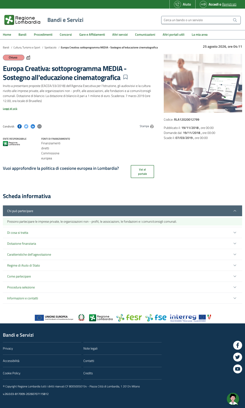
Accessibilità (11, 360)
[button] (125, 77)
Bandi (6, 47)
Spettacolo (50, 47)
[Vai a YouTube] (237, 369)
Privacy (8, 348)
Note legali (90, 348)
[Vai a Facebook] (237, 345)
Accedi (214, 4)
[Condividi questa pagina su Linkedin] (33, 126)
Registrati (229, 4)
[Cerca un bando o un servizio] (235, 19)
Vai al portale (142, 171)
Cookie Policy (11, 373)
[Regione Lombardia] (11, 144)
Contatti (88, 360)
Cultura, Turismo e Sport (26, 47)
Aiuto (187, 4)
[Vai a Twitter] (237, 357)
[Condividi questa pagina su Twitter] (26, 126)
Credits (88, 373)
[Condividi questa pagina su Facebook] (19, 126)
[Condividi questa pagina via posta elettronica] (39, 126)
